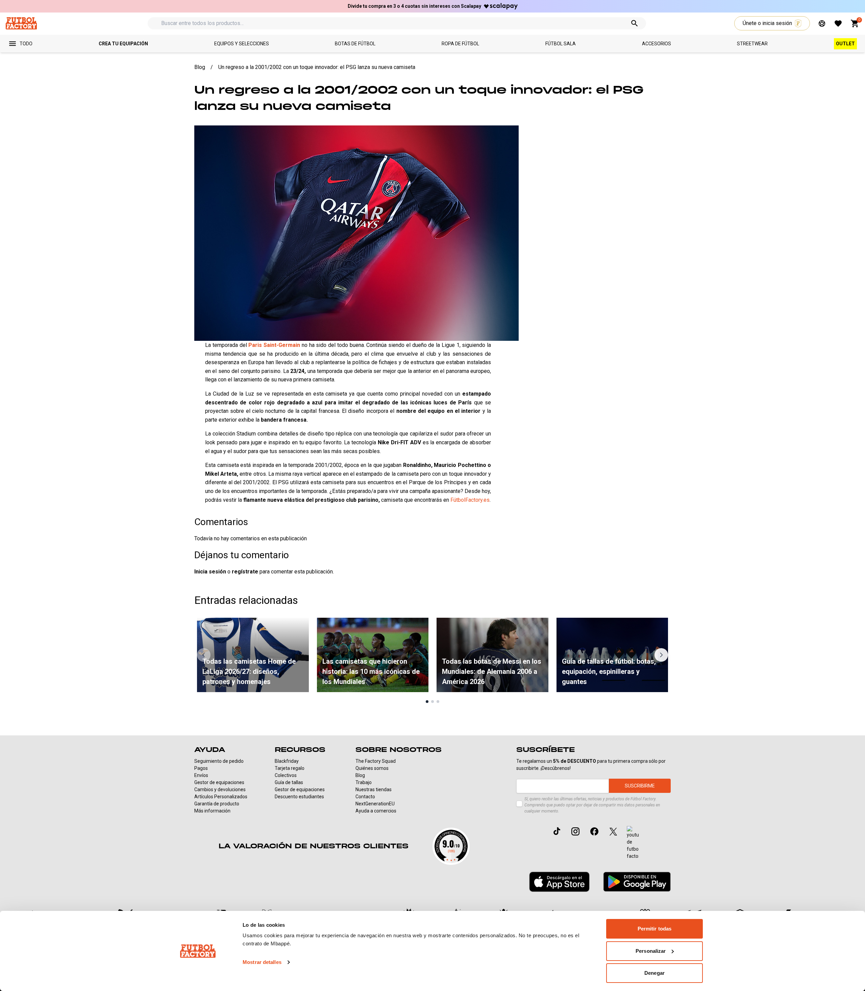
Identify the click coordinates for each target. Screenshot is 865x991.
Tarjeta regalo (289, 768)
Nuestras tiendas (373, 789)
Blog (360, 775)
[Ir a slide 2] (432, 701)
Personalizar (651, 951)
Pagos (201, 768)
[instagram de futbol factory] (575, 831)
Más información (212, 810)
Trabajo (363, 782)
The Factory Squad (375, 761)
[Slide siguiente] (661, 655)
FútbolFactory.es (470, 500)
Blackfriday (287, 761)
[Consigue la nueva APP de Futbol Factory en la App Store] (559, 882)
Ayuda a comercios (375, 810)
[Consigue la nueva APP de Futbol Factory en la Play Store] (637, 882)
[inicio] (21, 23)
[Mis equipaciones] (822, 23)
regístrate (245, 571)
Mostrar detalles (262, 962)
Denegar (654, 973)
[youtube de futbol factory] (633, 843)
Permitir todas (654, 928)
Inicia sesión (210, 571)
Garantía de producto (216, 803)
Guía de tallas (289, 782)
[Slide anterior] (204, 655)
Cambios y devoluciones (220, 789)
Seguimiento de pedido (219, 761)
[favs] (838, 23)
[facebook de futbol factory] (594, 831)
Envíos (201, 775)
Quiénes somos (372, 768)
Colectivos (286, 775)
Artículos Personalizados (220, 796)
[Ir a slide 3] (438, 701)
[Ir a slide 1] (427, 701)
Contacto (365, 796)
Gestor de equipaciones (219, 782)
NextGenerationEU (375, 803)
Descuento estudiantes (299, 796)
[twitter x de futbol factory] (613, 831)
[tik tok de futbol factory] (557, 831)
